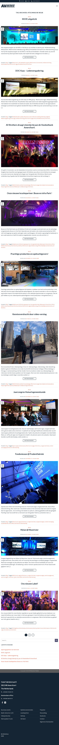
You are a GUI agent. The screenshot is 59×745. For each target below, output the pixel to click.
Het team (23, 719)
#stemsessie (8, 245)
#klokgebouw (15, 628)
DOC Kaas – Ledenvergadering (29, 70)
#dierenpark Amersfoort (45, 244)
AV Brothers (29, 64)
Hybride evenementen (27, 710)
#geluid (48, 116)
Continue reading (29, 57)
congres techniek (45, 446)
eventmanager (4, 577)
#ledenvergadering (5, 118)
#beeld (14, 116)
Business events (6, 710)
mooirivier (10, 577)
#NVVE (31, 62)
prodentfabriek (4, 523)
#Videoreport (17, 186)
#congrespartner (26, 244)
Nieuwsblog (43, 713)
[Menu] (57, 6)
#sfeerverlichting (47, 62)
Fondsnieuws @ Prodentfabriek (29, 454)
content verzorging (49, 521)
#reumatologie (26, 185)
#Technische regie (13, 64)
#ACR (13, 185)
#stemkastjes (22, 628)
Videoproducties (5, 716)
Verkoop (23, 716)
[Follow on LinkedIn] (5, 703)
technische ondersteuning (12, 447)
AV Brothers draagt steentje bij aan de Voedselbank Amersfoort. (19, 658)
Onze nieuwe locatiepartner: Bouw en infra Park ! (29, 193)
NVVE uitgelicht (29, 19)
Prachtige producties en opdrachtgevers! (29, 254)
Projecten (42, 710)
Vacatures (43, 716)
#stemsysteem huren (38, 628)
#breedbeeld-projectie (24, 62)
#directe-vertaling (36, 116)
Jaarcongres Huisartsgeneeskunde (29, 392)
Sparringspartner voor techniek (10, 649)
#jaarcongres (15, 446)
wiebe (36, 23)
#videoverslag (24, 186)
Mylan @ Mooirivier (29, 530)
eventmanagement (49, 575)
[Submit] (56, 640)
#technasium (46, 628)
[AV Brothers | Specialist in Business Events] (8, 6)
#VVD (39, 245)
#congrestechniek (35, 244)
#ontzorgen (13, 118)
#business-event (28, 116)
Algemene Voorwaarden (46, 722)
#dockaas (43, 116)
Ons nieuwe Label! (29, 583)
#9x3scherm (15, 62)
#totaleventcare (22, 64)
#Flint (53, 244)
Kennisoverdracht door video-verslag (29, 314)
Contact (42, 719)
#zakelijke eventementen (47, 245)
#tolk (35, 118)
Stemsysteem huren (7, 719)
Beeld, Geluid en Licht (7, 713)
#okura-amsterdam (38, 62)
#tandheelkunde (5, 64)
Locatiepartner (25, 713)
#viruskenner (7, 629)
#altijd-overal (15, 244)
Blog (29, 16)
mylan (15, 577)
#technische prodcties (16, 245)
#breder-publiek (20, 116)
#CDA (20, 244)
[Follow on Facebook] (2, 703)
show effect (11, 523)
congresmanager (40, 521)
